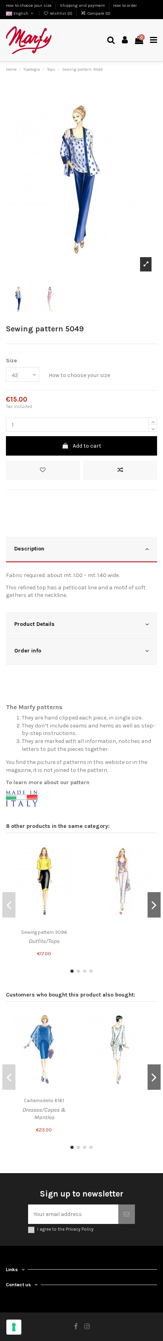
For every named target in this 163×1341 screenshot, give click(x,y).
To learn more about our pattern (47, 782)
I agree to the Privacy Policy (65, 1229)
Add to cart (87, 446)
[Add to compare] (120, 470)
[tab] (81, 550)
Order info (27, 650)
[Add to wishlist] (43, 470)
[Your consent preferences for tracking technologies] (13, 1327)
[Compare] (72, 862)
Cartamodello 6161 (44, 1100)
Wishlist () (61, 13)
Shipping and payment (83, 5)
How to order (125, 5)
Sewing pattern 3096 (44, 932)
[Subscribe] (126, 1214)
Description (29, 548)
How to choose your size (29, 5)
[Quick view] (72, 876)
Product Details (34, 624)
